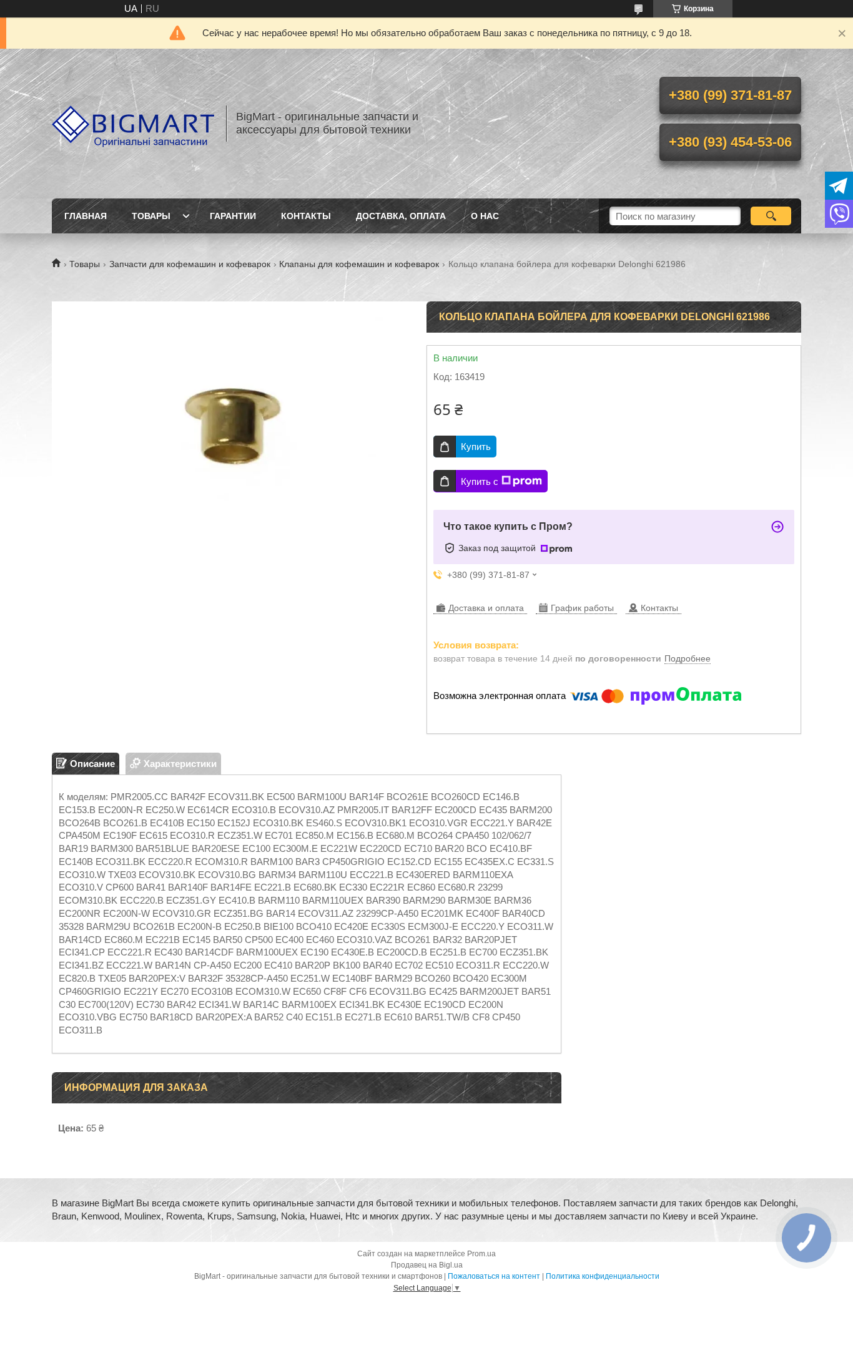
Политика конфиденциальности (602, 1276)
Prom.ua (481, 1253)
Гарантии (233, 216)
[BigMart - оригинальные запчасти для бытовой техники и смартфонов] (133, 123)
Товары (151, 216)
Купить (476, 446)
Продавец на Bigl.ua (427, 1265)
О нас (485, 216)
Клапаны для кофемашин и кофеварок (359, 264)
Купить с (479, 481)
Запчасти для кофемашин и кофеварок (189, 264)
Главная (85, 216)
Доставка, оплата (401, 216)
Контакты (306, 216)
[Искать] (771, 216)
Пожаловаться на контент (494, 1276)
